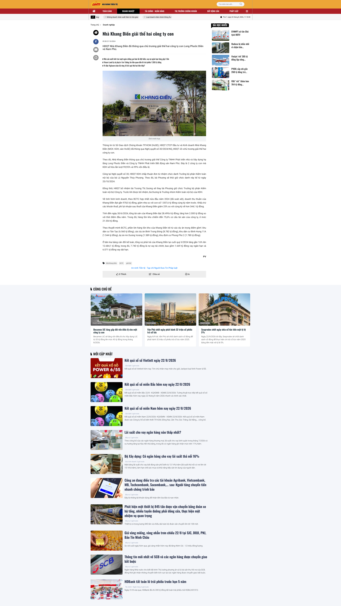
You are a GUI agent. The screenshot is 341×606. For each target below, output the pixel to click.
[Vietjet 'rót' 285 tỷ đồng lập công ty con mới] (220, 60)
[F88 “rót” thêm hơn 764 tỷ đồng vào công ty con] (220, 85)
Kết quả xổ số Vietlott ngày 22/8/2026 (150, 360)
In (188, 274)
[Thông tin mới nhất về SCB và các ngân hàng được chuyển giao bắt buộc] (107, 565)
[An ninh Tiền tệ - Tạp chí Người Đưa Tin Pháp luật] (104, 4)
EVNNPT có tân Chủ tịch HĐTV (240, 33)
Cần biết (128, 366)
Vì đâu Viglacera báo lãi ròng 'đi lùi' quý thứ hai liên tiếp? (124, 65)
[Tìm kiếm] (241, 4)
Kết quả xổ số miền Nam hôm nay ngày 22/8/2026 (158, 408)
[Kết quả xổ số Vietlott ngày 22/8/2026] (107, 368)
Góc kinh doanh (130, 462)
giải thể (128, 263)
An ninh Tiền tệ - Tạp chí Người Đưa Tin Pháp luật (154, 268)
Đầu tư (127, 438)
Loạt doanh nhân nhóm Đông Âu (152, 17)
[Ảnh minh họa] (154, 103)
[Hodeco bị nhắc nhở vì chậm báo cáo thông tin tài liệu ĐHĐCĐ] (220, 47)
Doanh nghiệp (128, 11)
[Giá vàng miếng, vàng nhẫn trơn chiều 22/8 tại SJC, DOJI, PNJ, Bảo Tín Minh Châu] (107, 541)
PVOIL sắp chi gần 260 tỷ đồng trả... (239, 70)
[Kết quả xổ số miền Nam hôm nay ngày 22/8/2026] (107, 416)
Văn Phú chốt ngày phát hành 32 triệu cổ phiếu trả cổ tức (169, 331)
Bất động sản (213, 11)
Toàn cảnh (107, 11)
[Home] (96, 32)
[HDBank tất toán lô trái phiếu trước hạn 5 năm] (107, 589)
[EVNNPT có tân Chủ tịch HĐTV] (220, 35)
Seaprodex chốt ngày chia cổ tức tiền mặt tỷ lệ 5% (223, 331)
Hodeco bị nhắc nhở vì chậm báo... (240, 45)
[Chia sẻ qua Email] (96, 49)
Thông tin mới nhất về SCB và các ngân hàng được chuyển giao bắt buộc (166, 559)
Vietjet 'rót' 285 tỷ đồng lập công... (239, 58)
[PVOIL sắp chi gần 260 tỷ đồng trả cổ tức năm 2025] (220, 72)
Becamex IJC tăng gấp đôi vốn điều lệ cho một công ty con (115, 331)
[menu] (247, 11)
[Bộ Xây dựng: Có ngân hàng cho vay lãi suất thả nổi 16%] (107, 464)
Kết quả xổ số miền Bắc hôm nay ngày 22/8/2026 (157, 384)
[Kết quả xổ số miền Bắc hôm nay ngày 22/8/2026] (107, 392)
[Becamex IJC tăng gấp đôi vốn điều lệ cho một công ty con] (116, 309)
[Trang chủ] (94, 11)
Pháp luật (234, 11)
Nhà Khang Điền (111, 263)
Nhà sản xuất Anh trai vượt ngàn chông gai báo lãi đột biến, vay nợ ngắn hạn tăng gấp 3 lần (136, 59)
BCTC (121, 263)
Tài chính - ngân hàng (154, 11)
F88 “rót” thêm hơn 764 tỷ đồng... (240, 83)
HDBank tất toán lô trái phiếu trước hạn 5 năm (155, 581)
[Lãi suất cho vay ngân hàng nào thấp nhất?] (107, 440)
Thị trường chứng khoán (186, 11)
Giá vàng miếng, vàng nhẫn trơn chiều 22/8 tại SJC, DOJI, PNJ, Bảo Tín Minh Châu (165, 535)
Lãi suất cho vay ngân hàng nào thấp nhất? (153, 432)
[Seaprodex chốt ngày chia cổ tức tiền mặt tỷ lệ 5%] (224, 309)
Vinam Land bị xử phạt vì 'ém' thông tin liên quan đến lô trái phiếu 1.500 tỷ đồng (132, 62)
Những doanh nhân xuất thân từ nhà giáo (116, 17)
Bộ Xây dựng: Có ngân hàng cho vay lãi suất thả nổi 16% (162, 456)
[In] (96, 57)
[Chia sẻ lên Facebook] (96, 41)
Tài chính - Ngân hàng (133, 587)
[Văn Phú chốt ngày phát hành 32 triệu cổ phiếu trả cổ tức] (170, 309)
